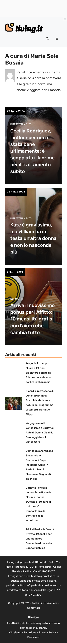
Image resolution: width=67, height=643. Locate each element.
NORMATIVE (16, 299)
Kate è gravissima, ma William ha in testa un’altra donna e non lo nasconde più (33, 238)
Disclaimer (33, 637)
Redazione (30, 632)
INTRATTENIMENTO (20, 124)
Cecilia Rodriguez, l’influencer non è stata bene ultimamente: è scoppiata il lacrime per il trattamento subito (32, 151)
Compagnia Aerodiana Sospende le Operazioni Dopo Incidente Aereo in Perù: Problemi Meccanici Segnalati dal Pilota (39, 464)
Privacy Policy (47, 632)
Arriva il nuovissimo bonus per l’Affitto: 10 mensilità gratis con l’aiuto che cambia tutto (32, 319)
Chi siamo (15, 632)
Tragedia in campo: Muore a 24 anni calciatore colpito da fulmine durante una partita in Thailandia (38, 373)
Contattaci (33, 607)
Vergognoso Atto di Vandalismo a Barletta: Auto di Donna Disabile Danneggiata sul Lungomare (40, 432)
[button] (47, 39)
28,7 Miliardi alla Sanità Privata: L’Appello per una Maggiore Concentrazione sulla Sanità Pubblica (40, 539)
